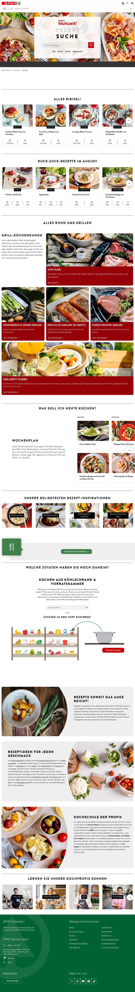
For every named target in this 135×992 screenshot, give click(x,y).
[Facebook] (72, 981)
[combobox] (8, 8)
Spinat (55, 777)
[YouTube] (83, 981)
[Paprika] (65, 642)
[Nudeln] (32, 642)
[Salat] (39, 642)
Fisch (29, 761)
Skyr (54, 51)
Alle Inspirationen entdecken (75, 551)
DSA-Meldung (74, 948)
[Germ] (39, 652)
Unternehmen (106, 928)
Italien (34, 766)
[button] (129, 120)
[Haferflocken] (58, 642)
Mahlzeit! (17, 70)
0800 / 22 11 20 (13, 945)
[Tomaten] (32, 632)
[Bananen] (18, 632)
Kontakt (72, 936)
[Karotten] (39, 632)
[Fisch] (25, 652)
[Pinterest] (88, 981)
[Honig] (72, 652)
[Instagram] (77, 981)
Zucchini (67, 51)
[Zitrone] (18, 652)
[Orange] (58, 632)
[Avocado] (32, 652)
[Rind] (58, 652)
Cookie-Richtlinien (108, 944)
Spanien (58, 766)
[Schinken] (51, 632)
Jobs (9, 962)
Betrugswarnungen (76, 932)
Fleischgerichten (17, 761)
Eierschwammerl (77, 51)
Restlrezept (21, 783)
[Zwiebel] (65, 652)
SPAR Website (6, 70)
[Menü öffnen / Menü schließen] (132, 3)
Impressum (73, 940)
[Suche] (91, 45)
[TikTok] (94, 981)
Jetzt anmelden (12, 981)
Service (10, 958)
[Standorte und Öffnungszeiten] (127, 3)
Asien (14, 769)
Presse (71, 928)
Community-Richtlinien (110, 948)
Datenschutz (106, 936)
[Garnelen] (51, 642)
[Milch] (65, 632)
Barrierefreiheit (106, 932)
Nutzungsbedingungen (110, 940)
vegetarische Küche (45, 761)
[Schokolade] (51, 652)
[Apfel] (25, 632)
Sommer (60, 51)
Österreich (20, 766)
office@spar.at (13, 954)
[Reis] (25, 642)
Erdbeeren (37, 777)
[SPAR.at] (11, 3)
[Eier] (72, 642)
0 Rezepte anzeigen (113, 650)
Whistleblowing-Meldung (78, 944)
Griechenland (46, 766)
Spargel (45, 777)
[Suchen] (131, 9)
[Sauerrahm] (72, 632)
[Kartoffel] (18, 642)
